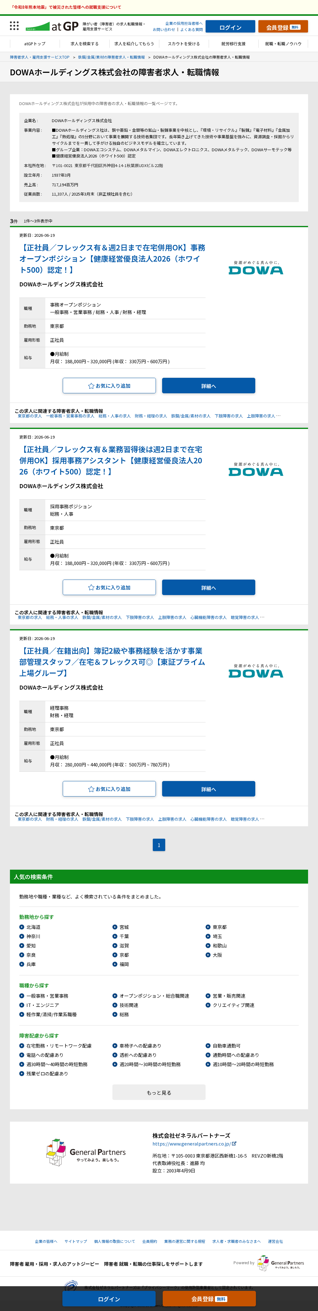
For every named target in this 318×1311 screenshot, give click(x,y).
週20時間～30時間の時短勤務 (150, 1064)
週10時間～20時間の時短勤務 (243, 1064)
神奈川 (33, 936)
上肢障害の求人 (261, 416)
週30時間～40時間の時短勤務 (57, 1064)
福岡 (124, 964)
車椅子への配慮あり (140, 1045)
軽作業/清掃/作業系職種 (51, 1014)
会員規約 (149, 1241)
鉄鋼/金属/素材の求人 (191, 416)
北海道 (33, 927)
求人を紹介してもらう (134, 43)
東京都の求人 (30, 416)
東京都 (220, 927)
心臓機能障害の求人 (297, 416)
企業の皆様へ (46, 1241)
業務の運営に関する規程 (184, 1241)
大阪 (217, 954)
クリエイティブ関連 (233, 1005)
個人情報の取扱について (114, 1241)
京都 (124, 954)
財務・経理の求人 (151, 416)
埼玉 (217, 936)
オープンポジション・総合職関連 (154, 995)
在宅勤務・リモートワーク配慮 (59, 1045)
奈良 (31, 954)
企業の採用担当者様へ (184, 23)
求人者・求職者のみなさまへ (236, 1241)
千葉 (124, 936)
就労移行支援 (233, 43)
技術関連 (129, 1005)
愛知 (31, 945)
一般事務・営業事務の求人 (70, 416)
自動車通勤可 (227, 1045)
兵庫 (31, 964)
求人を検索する (84, 43)
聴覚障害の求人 (245, 617)
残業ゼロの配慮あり (47, 1073)
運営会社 (275, 1241)
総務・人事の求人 (114, 416)
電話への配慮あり (45, 1055)
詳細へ (208, 386)
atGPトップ (34, 43)
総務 (124, 1014)
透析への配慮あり (138, 1055)
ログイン (109, 1299)
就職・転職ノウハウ (283, 43)
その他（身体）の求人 (283, 617)
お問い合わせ (164, 29)
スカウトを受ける (184, 43)
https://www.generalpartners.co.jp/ (191, 1143)
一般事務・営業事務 (47, 995)
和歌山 (220, 945)
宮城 (124, 927)
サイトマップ (76, 1241)
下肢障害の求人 (229, 416)
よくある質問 (191, 29)
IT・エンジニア (42, 1005)
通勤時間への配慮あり (236, 1055)
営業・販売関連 (229, 995)
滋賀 (124, 945)
